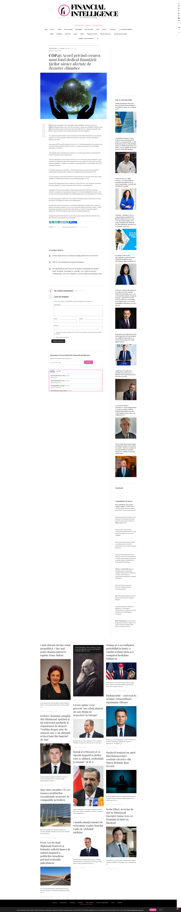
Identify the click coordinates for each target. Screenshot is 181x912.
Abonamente (72, 902)
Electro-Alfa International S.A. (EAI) (60, 375)
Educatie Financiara (105, 34)
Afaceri (52, 29)
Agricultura (59, 34)
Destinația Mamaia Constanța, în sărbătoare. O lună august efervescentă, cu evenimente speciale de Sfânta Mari (125, 610)
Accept (152, 909)
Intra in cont (88, 25)
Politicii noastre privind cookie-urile (135, 910)
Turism (82, 34)
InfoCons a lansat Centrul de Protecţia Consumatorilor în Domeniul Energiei (123, 587)
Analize (52, 34)
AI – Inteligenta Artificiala (125, 29)
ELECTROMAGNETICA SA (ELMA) (60, 385)
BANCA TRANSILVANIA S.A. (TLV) (60, 380)
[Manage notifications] (178, 909)
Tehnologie (113, 29)
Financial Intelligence (53, 48)
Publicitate (119, 902)
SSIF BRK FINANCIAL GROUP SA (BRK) (61, 390)
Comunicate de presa (91, 34)
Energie (104, 29)
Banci (97, 29)
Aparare (75, 34)
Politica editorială (90, 902)
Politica (60, 29)
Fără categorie (73, 48)
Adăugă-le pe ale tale (79, 290)
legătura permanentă (81, 227)
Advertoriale (83, 700)
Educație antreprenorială (120, 34)
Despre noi (54, 902)
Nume (56, 318)
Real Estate (68, 34)
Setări (160, 909)
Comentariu (57, 304)
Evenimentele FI (98, 25)
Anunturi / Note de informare (87, 38)
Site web (56, 325)
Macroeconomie (68, 29)
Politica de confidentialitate (102, 902)
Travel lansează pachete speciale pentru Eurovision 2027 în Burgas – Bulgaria (125, 597)
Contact (113, 902)
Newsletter (80, 902)
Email (81, 318)
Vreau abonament (79, 25)
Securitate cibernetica (118, 804)
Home (46, 29)
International (78, 29)
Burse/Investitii (89, 29)
